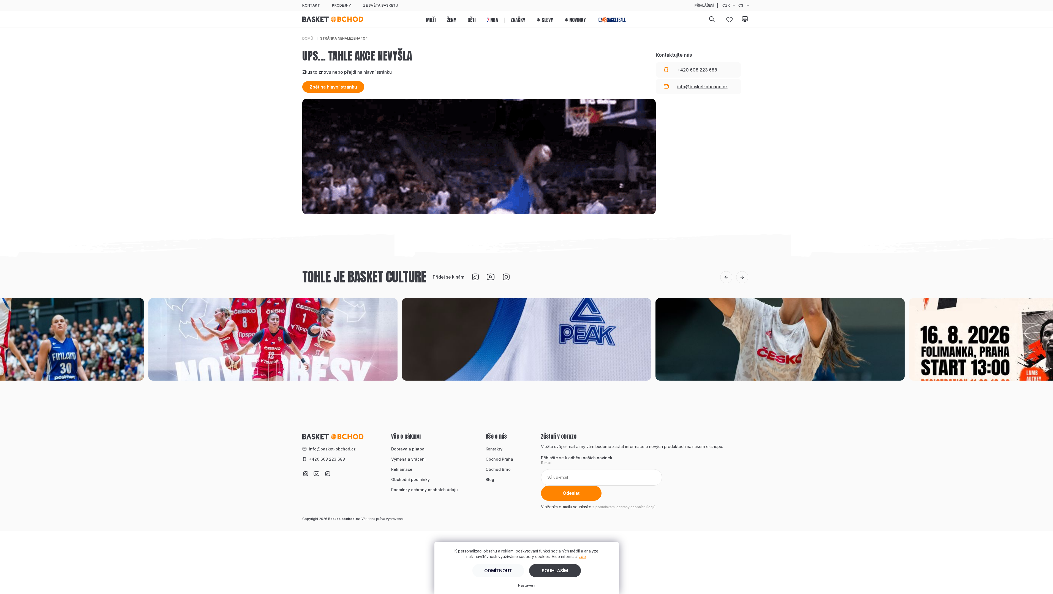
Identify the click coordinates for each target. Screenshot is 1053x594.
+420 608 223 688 (327, 459)
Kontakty (494, 449)
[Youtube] (490, 277)
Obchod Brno (498, 469)
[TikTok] (475, 277)
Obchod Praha (499, 459)
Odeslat (571, 493)
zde (582, 556)
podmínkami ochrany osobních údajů (625, 507)
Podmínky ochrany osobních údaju (424, 489)
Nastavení (526, 585)
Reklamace (401, 469)
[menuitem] (430, 19)
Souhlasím (555, 570)
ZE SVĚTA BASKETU (380, 5)
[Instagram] (506, 277)
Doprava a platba (408, 449)
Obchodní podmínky (410, 479)
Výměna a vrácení (408, 459)
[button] (726, 277)
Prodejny (341, 5)
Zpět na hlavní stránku (333, 87)
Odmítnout (498, 570)
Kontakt (311, 5)
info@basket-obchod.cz (332, 449)
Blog (490, 479)
